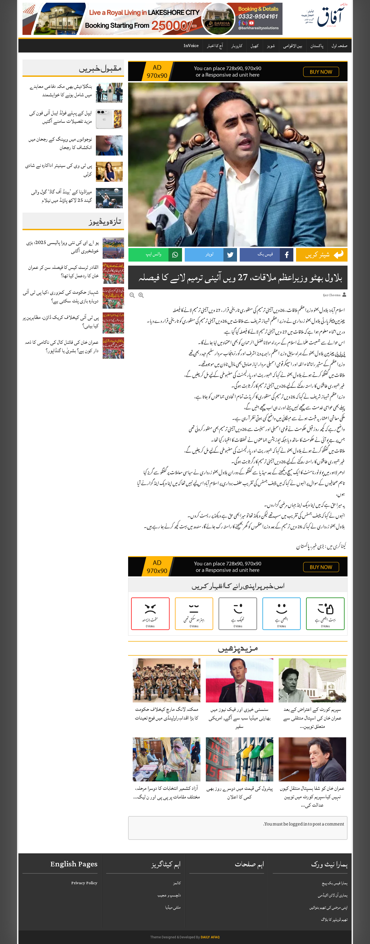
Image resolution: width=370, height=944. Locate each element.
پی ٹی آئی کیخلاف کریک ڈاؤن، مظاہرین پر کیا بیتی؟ (60, 321)
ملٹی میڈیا (173, 907)
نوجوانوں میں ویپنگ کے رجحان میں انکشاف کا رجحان (60, 143)
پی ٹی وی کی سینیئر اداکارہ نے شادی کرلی (58, 169)
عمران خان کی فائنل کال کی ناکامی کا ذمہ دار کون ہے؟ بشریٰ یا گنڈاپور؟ (62, 346)
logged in (298, 824)
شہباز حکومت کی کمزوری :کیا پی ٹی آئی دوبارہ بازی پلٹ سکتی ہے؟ (61, 296)
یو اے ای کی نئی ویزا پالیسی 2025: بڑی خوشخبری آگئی (62, 246)
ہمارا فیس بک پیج (335, 883)
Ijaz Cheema (331, 295)
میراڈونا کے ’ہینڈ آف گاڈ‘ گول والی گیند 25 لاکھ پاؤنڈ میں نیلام (61, 196)
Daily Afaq (210, 937)
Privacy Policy (84, 883)
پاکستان (317, 45)
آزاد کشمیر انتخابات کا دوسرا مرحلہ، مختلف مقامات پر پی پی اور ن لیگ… (166, 792)
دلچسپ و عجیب (169, 895)
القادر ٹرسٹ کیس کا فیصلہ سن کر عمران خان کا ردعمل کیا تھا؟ (63, 271)
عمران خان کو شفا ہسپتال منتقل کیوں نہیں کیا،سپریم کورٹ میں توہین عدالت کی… (312, 796)
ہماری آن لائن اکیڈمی (333, 895)
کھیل (255, 45)
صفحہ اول (340, 45)
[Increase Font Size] (141, 296)
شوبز (271, 45)
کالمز (177, 883)
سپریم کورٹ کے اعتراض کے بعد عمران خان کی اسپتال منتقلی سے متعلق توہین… (312, 717)
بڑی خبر (318, 547)
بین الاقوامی (292, 45)
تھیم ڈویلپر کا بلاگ (334, 919)
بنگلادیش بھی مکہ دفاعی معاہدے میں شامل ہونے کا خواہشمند (61, 90)
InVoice (191, 45)
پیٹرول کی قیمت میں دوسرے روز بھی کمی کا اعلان (239, 792)
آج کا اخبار (215, 45)
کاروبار (236, 45)
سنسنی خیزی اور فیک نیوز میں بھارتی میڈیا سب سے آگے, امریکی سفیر (239, 717)
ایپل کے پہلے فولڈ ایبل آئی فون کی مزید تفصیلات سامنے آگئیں (60, 117)
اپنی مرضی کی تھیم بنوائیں (329, 907)
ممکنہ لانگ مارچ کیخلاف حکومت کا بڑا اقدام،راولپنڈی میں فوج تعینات (166, 713)
